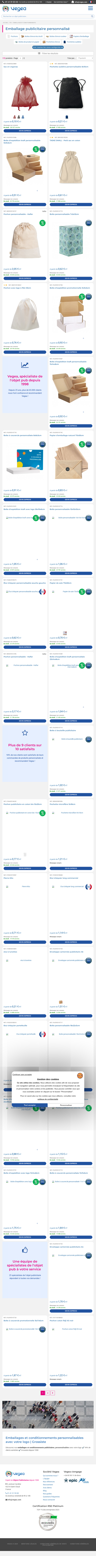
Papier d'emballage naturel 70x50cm (67, 435)
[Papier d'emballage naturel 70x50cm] (71, 462)
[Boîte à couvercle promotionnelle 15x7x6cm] (25, 1347)
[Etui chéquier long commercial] (71, 904)
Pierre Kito (8, 878)
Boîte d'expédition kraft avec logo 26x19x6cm (24, 509)
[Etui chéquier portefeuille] (25, 1052)
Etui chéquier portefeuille (15, 1025)
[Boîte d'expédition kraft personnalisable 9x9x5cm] (25, 166)
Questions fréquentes (51, 1497)
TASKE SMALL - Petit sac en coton (65, 140)
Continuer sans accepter (22, 1074)
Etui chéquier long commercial (64, 878)
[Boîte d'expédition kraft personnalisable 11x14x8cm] (71, 388)
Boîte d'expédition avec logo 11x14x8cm (21, 1173)
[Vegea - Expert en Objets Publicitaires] (14, 11)
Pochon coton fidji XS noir (61, 1320)
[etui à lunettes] (25, 978)
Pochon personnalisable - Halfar (18, 214)
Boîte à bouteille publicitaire (63, 730)
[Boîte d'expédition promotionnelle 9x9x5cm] (71, 314)
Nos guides (47, 1494)
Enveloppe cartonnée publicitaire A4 (67, 1247)
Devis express (25, 131)
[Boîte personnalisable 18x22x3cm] (71, 1052)
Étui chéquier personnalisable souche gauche (25, 583)
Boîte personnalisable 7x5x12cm (64, 214)
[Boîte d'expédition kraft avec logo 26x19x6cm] (25, 535)
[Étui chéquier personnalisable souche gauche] (25, 609)
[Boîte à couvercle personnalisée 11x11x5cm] (71, 1199)
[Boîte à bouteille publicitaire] (71, 757)
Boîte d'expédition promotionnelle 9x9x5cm (70, 288)
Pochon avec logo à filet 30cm (17, 288)
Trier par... (71, 58)
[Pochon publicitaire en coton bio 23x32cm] (71, 1125)
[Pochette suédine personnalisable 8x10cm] (71, 93)
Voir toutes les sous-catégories (47, 47)
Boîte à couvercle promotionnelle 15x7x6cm (24, 1320)
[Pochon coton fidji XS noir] (71, 1347)
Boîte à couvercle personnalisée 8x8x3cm (23, 435)
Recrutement (48, 1485)
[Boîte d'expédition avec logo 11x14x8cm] (25, 1199)
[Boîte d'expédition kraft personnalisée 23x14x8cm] (71, 683)
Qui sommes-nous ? (61, 2)
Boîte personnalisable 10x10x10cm (65, 509)
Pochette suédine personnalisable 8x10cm (69, 67)
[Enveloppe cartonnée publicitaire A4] (71, 1273)
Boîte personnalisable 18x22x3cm (65, 1025)
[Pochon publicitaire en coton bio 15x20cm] (25, 830)
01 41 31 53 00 (13, 1493)
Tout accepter (30, 1105)
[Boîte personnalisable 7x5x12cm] (71, 240)
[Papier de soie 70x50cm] (71, 609)
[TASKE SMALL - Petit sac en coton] (71, 166)
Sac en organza (11, 67)
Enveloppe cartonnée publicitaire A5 (66, 952)
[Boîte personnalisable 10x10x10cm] (71, 535)
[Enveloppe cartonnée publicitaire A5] (71, 978)
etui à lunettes (10, 952)
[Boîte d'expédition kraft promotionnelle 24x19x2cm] (25, 1125)
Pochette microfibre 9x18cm (62, 804)
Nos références (49, 1482)
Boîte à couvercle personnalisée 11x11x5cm (69, 1173)
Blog (44, 1491)
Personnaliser (66, 1105)
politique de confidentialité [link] (48, 1099)
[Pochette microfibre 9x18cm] (71, 830)
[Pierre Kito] (25, 904)
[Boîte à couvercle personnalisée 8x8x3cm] (25, 462)
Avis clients (47, 1488)
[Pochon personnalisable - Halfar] (25, 240)
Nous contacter (49, 1500)
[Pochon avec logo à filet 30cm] (25, 314)
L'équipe (49, 2)
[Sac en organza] (25, 93)
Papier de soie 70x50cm (61, 583)
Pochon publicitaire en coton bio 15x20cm (23, 804)
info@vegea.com (81, 2)
